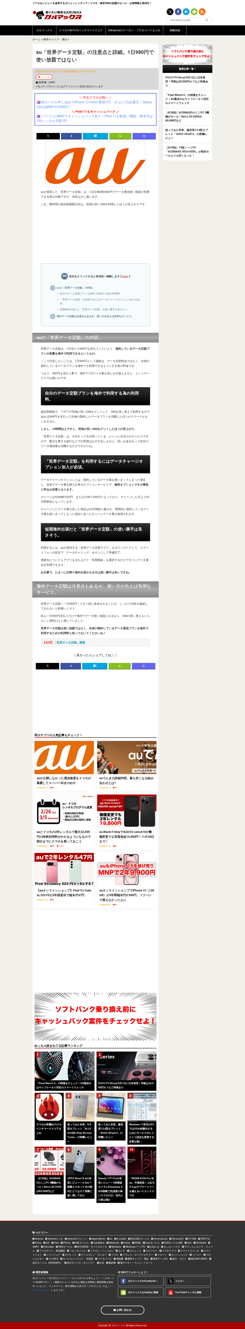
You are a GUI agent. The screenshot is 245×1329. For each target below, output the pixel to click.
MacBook (113, 1242)
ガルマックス (44, 30)
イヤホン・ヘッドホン (102, 1250)
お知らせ (154, 1246)
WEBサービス (65, 1246)
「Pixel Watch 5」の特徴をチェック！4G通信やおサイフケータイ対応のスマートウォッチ (187, 99)
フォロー (179, 1281)
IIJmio (37, 1242)
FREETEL (205, 1238)
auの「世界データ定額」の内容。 (76, 287)
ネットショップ (179, 1254)
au (110, 1238)
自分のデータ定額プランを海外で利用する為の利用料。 (91, 293)
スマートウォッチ (189, 1250)
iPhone (66, 1242)
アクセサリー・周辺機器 (52, 1250)
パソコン (197, 1254)
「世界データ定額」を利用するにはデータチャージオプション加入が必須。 (100, 301)
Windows (116, 1246)
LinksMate (98, 1242)
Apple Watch (98, 1238)
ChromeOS (177, 1238)
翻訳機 (112, 1262)
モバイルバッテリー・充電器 (77, 1258)
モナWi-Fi (53, 1258)
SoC (189, 1242)
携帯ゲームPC (160, 1258)
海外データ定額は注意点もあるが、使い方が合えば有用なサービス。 (95, 316)
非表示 (125, 276)
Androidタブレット (77, 1238)
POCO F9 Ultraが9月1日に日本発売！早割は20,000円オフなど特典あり (186, 81)
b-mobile (121, 1238)
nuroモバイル (152, 1242)
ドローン (162, 1254)
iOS (47, 1242)
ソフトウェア (53, 1254)
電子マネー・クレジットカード (136, 1262)
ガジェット (135, 1250)
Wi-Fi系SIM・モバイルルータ (91, 1246)
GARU (51, 82)
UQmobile (48, 1246)
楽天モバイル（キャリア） (80, 1262)
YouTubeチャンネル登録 (188, 1292)
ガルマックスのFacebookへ (142, 1281)
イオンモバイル (77, 1250)
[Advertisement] (96, 236)
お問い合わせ (124, 1309)
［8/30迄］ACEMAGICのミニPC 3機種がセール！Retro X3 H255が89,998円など (187, 116)
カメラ (121, 1250)
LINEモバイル (81, 1242)
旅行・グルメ (179, 1258)
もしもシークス (171, 1246)
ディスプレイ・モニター (93, 1254)
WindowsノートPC (135, 1246)
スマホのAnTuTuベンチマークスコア (81, 30)
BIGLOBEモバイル (139, 1238)
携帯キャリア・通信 (55, 39)
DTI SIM (192, 1238)
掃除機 (119, 1258)
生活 (101, 1262)
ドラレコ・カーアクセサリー (137, 1254)
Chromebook (160, 1238)
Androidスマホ (55, 1238)
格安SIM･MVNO (198, 1258)
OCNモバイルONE (173, 1242)
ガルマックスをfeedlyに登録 (142, 1292)
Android (38, 1238)
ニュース (45, 77)
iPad (56, 1242)
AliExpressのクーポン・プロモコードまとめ (134, 30)
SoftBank (201, 1242)
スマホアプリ (169, 1250)
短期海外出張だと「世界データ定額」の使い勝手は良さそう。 (95, 309)
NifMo (137, 1242)
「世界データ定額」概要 (69, 642)
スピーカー (151, 1250)
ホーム (36, 39)
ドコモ (114, 1254)
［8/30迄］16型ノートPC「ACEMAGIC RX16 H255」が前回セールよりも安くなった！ (187, 151)
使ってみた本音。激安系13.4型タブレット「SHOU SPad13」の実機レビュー (186, 134)
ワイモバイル (104, 1258)
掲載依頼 (175, 30)
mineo (126, 1242)
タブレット (70, 1254)
